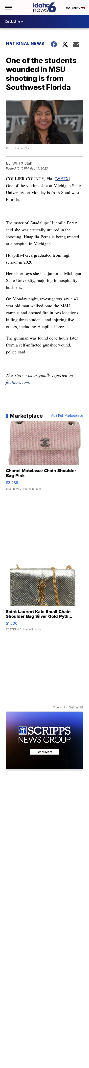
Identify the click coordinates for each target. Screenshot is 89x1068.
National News (25, 43)
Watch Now (74, 7)
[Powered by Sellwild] (76, 707)
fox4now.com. (18, 382)
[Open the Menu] (8, 7)
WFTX (62, 178)
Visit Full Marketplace (67, 415)
